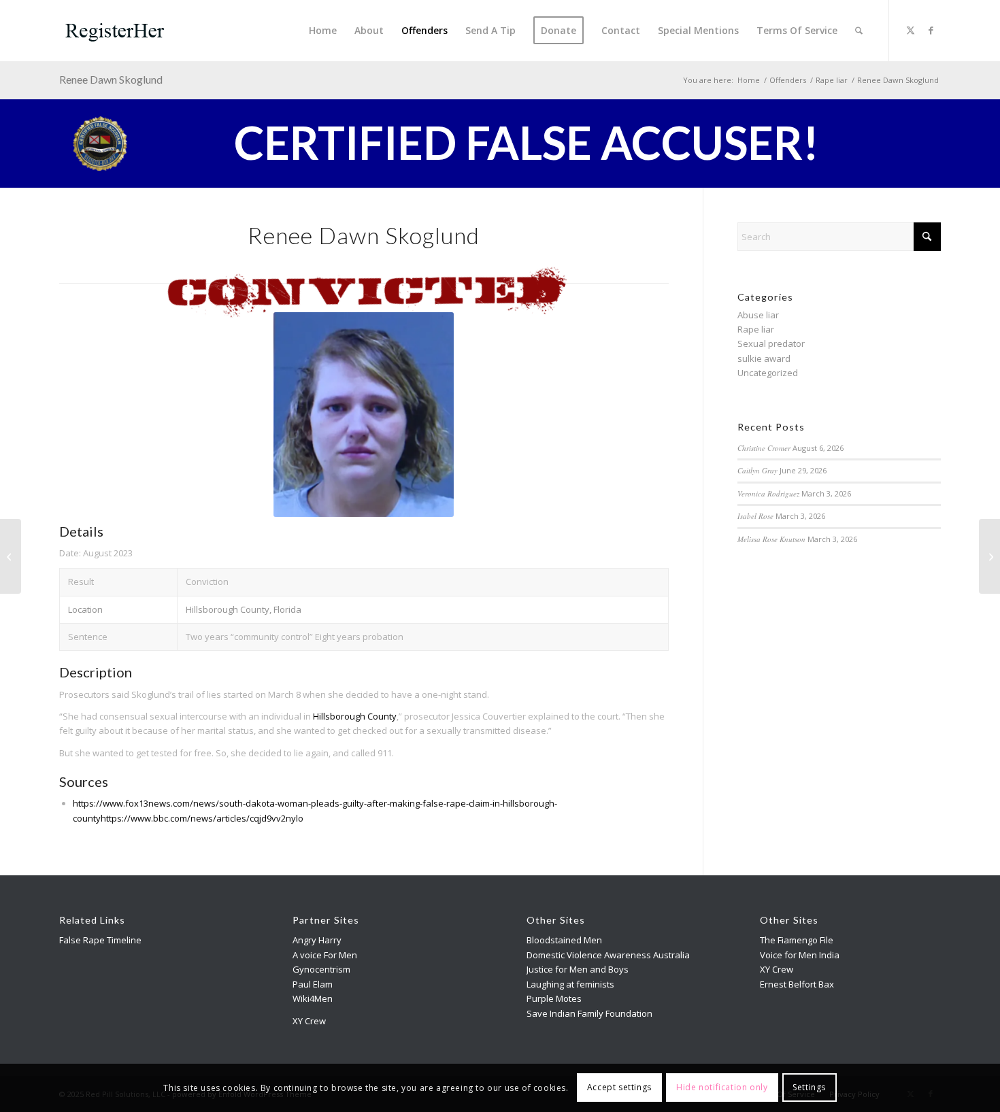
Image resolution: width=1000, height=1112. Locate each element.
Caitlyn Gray (757, 470)
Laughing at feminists (570, 984)
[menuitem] (323, 30)
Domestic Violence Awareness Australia (608, 955)
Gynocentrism (321, 969)
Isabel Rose (755, 516)
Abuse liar (758, 315)
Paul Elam (313, 984)
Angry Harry (317, 940)
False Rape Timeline (100, 940)
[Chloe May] (10, 556)
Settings (809, 1088)
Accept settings (619, 1088)
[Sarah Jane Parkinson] (989, 556)
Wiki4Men (313, 998)
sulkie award (763, 358)
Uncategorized (767, 373)
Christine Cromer (763, 448)
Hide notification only (721, 1088)
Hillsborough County (355, 716)
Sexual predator (771, 343)
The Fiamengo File (796, 940)
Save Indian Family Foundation (589, 1013)
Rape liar (755, 329)
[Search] (858, 30)
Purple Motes (554, 998)
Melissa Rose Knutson (771, 539)
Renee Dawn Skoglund (111, 79)
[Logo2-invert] (115, 30)
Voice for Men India (799, 955)
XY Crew (309, 1021)
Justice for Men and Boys (578, 969)
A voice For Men (325, 955)
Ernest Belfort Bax (797, 984)
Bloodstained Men (564, 940)
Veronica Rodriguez (768, 493)
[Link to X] (910, 30)
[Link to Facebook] (930, 30)
